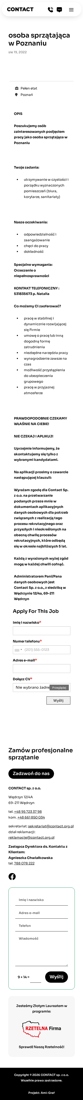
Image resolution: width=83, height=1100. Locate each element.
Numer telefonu (27, 641)
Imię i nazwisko (27, 622)
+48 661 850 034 (31, 817)
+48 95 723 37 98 (28, 811)
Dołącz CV (22, 679)
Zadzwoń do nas (31, 773)
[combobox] (18, 650)
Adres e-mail (25, 660)
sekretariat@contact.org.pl (51, 826)
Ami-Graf (48, 1093)
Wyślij (58, 700)
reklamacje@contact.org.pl (31, 837)
